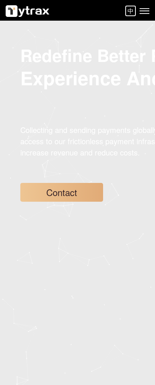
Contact (61, 192)
